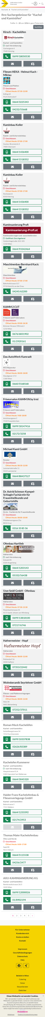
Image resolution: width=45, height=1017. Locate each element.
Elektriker (22, 990)
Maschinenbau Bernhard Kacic (21, 264)
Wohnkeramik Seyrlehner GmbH (22, 682)
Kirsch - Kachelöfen (14, 32)
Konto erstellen (22, 937)
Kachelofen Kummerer (16, 762)
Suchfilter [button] (38, 27)
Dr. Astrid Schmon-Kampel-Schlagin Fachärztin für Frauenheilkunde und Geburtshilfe (19, 496)
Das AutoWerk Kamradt (17, 356)
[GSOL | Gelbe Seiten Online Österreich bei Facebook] (19, 965)
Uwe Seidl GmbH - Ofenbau (19, 590)
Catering (22, 979)
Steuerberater (22, 987)
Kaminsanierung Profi (16, 224)
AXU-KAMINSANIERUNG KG (20, 878)
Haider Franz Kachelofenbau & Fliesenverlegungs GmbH (21, 796)
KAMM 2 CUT (11, 306)
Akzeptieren (22, 1012)
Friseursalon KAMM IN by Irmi (20, 399)
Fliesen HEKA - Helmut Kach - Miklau (20, 73)
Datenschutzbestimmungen (28, 1015)
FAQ (22, 960)
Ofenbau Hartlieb (13, 543)
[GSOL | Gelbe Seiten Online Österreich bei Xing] (26, 965)
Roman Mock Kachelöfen (18, 725)
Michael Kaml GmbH (15, 449)
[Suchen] (40, 4)
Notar (22, 983)
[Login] (34, 4)
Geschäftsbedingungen (22, 953)
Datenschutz (22, 956)
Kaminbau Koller (13, 124)
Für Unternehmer (22, 930)
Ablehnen (11, 1015)
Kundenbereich (22, 933)
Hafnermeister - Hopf (15, 640)
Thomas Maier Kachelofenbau (20, 835)
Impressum (22, 949)
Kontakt (22, 941)
